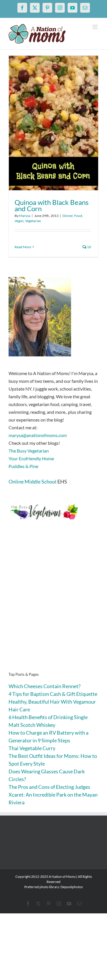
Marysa (24, 215)
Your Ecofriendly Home (31, 458)
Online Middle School (32, 481)
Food (78, 215)
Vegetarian (33, 221)
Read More (23, 247)
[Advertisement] (53, 605)
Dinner (67, 215)
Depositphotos (71, 887)
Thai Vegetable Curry (32, 748)
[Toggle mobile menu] (95, 27)
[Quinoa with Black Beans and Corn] (53, 123)
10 (88, 247)
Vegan (19, 221)
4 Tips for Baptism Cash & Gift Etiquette (53, 694)
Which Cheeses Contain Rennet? (44, 686)
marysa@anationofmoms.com (38, 435)
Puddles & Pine (23, 466)
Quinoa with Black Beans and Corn (51, 205)
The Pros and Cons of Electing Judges (49, 787)
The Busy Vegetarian (29, 450)
